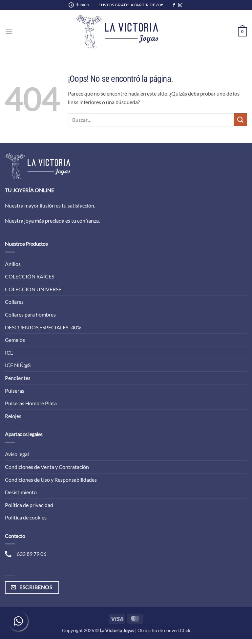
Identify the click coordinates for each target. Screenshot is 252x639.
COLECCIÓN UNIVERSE (33, 289)
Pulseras (14, 390)
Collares (14, 301)
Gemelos (15, 340)
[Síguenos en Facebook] (174, 5)
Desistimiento (21, 492)
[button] (9, 32)
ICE (9, 352)
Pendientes (18, 378)
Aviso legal (17, 454)
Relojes (13, 416)
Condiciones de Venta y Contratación (47, 467)
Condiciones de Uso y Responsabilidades (51, 479)
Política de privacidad (29, 505)
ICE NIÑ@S (18, 365)
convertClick (177, 630)
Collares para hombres (30, 314)
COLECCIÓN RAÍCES (29, 276)
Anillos (13, 264)
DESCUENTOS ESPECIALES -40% (43, 327)
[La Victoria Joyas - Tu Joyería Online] (117, 31)
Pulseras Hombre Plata (31, 403)
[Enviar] (240, 119)
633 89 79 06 (31, 554)
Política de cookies (26, 517)
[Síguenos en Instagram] (180, 5)
